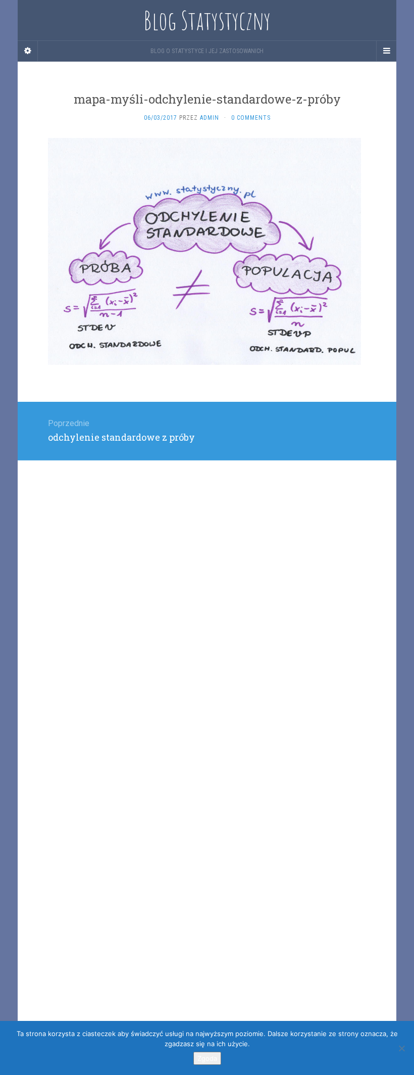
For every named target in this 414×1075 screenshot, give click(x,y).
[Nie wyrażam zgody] (401, 1048)
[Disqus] (207, 586)
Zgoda (207, 1058)
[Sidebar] (28, 51)
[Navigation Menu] (386, 51)
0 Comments (251, 117)
